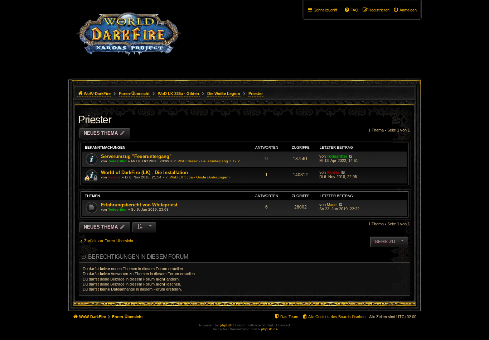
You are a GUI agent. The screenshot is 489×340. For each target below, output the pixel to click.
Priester (94, 119)
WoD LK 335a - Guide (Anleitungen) (199, 177)
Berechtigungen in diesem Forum (138, 257)
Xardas (114, 177)
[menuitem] (405, 10)
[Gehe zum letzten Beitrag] (350, 156)
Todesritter (117, 161)
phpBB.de (269, 329)
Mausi (332, 204)
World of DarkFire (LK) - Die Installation (144, 172)
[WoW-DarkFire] (129, 38)
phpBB (225, 325)
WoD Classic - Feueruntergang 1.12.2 (209, 161)
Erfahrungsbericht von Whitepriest (139, 204)
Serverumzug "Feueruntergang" (136, 156)
